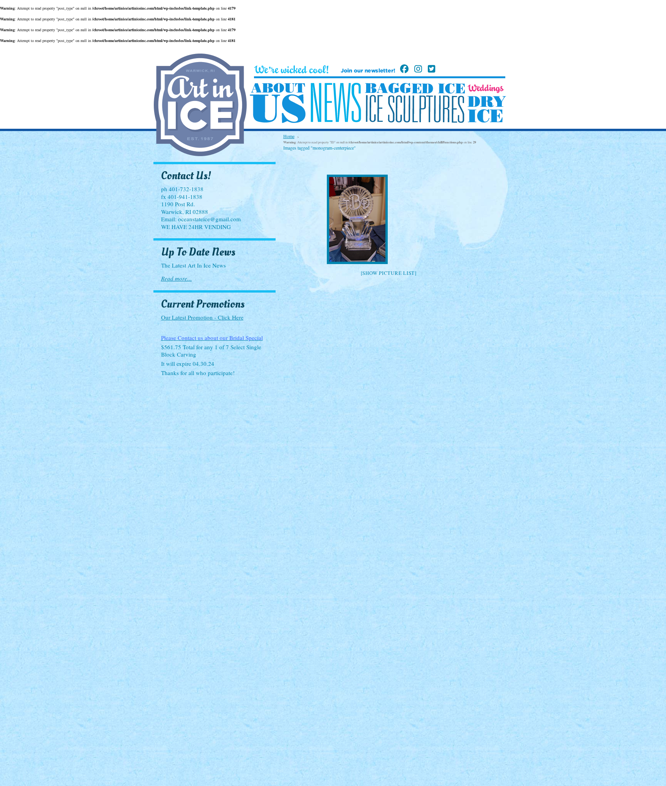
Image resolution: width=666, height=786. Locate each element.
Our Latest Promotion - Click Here (202, 317)
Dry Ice (486, 109)
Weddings (486, 89)
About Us (278, 103)
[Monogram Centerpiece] (388, 219)
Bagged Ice (415, 88)
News (336, 102)
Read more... (176, 278)
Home (288, 136)
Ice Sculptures (415, 108)
